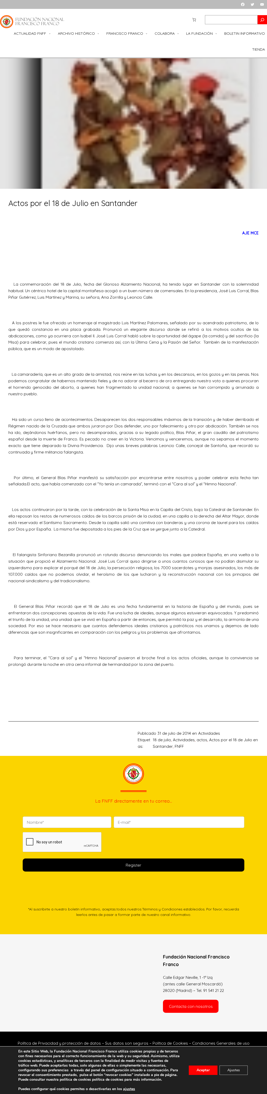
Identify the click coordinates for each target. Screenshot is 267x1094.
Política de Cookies (170, 1043)
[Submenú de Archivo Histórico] (98, 33)
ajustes (129, 1089)
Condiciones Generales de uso (221, 1043)
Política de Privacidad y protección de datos (59, 1043)
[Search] (262, 19)
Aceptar (203, 1070)
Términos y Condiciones (162, 909)
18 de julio (162, 739)
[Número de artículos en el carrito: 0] (194, 19)
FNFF (179, 746)
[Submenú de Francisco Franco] (146, 33)
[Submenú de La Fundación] (216, 33)
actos (202, 739)
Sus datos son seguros (126, 1043)
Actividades (209, 733)
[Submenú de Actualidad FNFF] (50, 33)
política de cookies (107, 1079)
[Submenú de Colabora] (178, 33)
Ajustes (233, 1070)
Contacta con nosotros (191, 1006)
